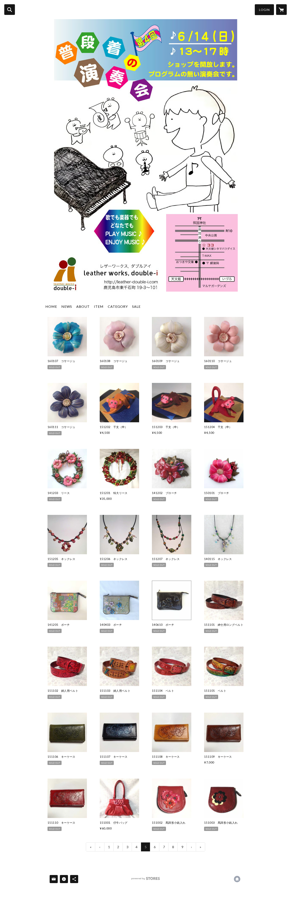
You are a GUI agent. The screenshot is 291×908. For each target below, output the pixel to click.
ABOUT (83, 306)
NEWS (66, 306)
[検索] (9, 9)
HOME (51, 306)
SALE (136, 306)
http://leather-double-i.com (237, 879)
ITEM (99, 306)
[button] (264, 9)
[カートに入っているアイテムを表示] (281, 9)
